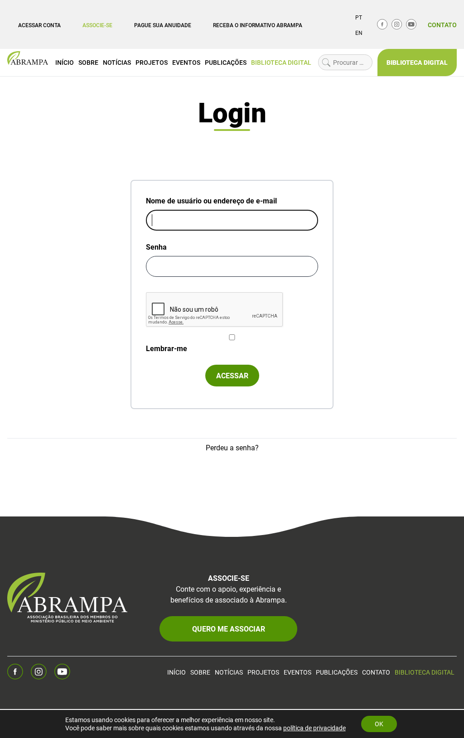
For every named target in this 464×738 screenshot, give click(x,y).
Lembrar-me (166, 348)
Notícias (117, 62)
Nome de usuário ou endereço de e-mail (211, 200)
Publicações (225, 62)
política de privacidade (314, 728)
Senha (156, 246)
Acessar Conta (39, 25)
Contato (442, 24)
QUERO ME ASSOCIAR (228, 628)
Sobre (88, 62)
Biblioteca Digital (281, 62)
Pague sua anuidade (162, 25)
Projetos (151, 62)
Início (64, 62)
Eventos (186, 62)
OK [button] (379, 723)
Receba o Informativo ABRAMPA (257, 25)
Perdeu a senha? (232, 447)
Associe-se (97, 25)
